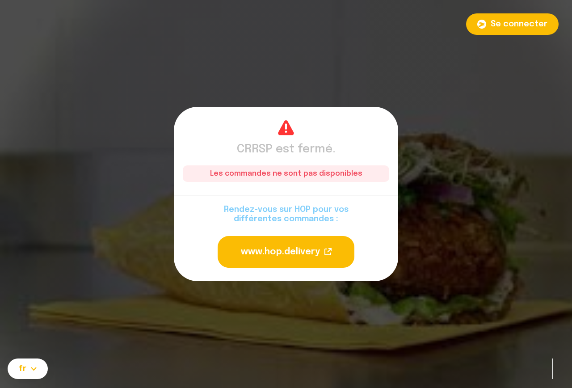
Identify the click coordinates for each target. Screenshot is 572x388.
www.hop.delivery (280, 252)
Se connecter (519, 24)
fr (22, 369)
